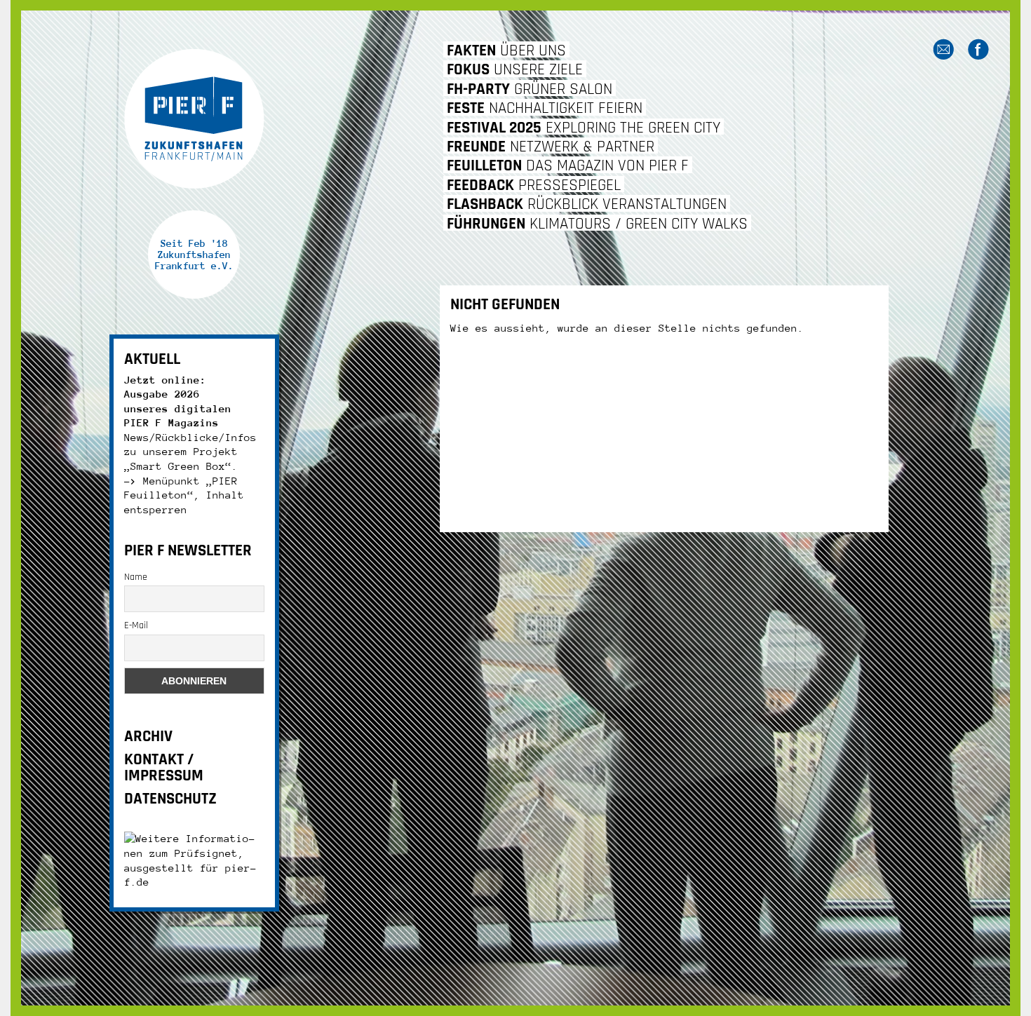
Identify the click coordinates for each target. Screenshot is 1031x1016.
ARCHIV (148, 736)
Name (135, 577)
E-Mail (136, 625)
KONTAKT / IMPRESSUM (163, 768)
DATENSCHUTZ (170, 799)
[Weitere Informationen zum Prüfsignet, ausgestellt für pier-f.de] (194, 859)
